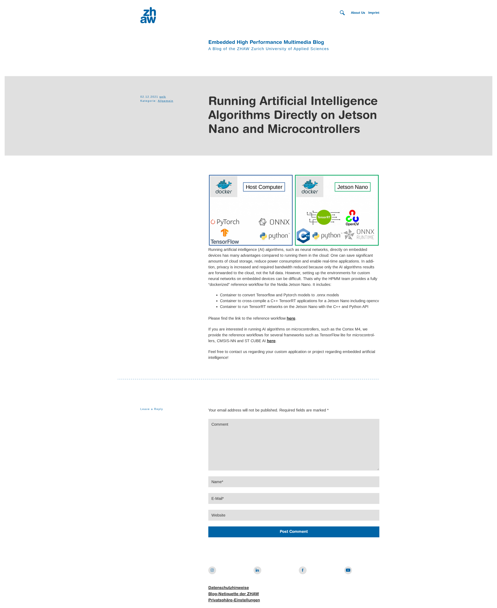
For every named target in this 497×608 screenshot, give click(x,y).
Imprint (373, 13)
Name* (217, 482)
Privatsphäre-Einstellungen (234, 600)
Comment (219, 424)
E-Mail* (217, 498)
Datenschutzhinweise (228, 588)
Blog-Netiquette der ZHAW (233, 594)
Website (218, 515)
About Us (358, 13)
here (291, 319)
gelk (162, 96)
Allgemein (165, 100)
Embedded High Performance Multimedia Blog (266, 42)
